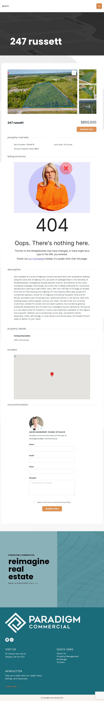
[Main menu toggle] (99, 6)
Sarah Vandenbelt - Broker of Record (47, 432)
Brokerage (62, 659)
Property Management (68, 656)
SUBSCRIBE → (12, 686)
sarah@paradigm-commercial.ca (43, 439)
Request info (86, 129)
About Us (61, 653)
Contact (61, 662)
